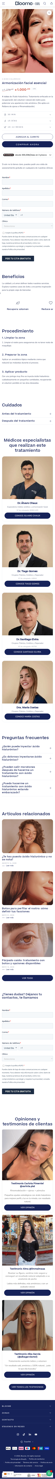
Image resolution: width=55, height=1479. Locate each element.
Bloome (23, 1456)
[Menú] (3, 3)
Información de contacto (23, 1466)
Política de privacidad (12, 1462)
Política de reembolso (37, 1459)
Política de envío (46, 1462)
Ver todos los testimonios (27, 1387)
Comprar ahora (27, 144)
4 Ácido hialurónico (11, 79)
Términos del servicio (30, 1462)
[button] (44, 3)
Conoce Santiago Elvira (27, 652)
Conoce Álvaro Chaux (27, 515)
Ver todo (27, 978)
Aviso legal (39, 1466)
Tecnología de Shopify (18, 1459)
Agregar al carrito (27, 137)
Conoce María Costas (27, 716)
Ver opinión (28, 1207)
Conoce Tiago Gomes (27, 583)
